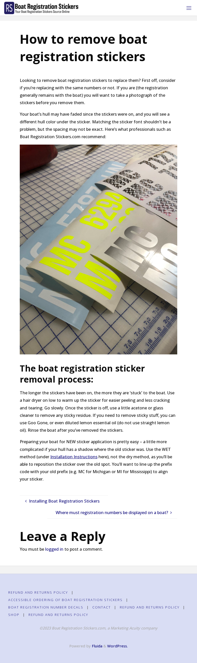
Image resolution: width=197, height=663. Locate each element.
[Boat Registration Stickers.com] (41, 7)
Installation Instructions (73, 457)
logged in (54, 549)
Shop (13, 614)
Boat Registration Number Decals (45, 607)
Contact (101, 607)
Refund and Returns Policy (38, 592)
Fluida (96, 645)
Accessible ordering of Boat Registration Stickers (65, 599)
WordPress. (117, 645)
